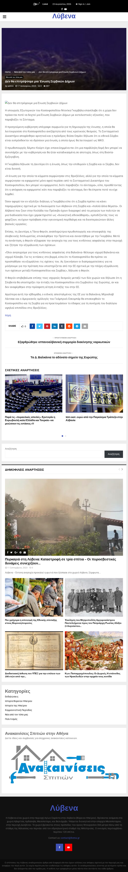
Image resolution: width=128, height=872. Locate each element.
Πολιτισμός (11, 719)
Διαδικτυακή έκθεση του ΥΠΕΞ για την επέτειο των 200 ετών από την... (32, 675)
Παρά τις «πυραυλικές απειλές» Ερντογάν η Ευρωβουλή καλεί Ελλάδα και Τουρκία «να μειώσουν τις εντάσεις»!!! (30, 420)
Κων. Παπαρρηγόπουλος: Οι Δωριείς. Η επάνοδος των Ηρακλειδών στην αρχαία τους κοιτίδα (92, 675)
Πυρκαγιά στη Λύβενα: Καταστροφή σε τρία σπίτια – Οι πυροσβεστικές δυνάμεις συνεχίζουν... (60, 561)
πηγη (8, 315)
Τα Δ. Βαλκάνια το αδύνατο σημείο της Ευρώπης (64, 357)
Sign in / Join (84, 4)
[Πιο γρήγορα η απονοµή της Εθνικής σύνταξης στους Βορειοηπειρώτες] (34, 597)
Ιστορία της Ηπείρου (16, 705)
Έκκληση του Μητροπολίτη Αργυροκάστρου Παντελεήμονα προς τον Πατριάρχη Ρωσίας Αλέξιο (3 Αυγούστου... (93, 623)
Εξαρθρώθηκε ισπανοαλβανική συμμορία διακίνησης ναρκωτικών (64, 342)
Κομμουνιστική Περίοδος (18, 710)
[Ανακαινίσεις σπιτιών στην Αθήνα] (64, 785)
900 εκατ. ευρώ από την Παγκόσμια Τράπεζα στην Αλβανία (94, 419)
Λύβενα (64, 17)
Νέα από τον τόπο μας (14, 77)
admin (11, 86)
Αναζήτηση (11, 448)
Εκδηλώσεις (11, 696)
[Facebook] (59, 847)
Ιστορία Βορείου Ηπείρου (18, 701)
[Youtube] (68, 847)
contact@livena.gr (70, 838)
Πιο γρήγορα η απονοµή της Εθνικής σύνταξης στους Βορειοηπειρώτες (31, 621)
